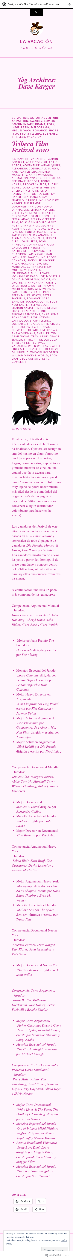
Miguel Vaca (21, 130)
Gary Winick (30, 225)
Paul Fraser (43, 292)
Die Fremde (32, 203)
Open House (20, 285)
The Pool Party (23, 326)
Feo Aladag (20, 219)
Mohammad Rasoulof (28, 276)
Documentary (23, 124)
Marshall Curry (24, 266)
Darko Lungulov (38, 200)
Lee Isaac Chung (33, 257)
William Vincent (24, 355)
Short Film (20, 311)
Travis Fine (39, 336)
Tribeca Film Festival (28, 342)
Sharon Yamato (24, 307)
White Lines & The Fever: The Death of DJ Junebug (36, 349)
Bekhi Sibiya (51, 178)
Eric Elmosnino (35, 209)
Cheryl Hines (21, 190)
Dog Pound (43, 206)
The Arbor (34, 323)
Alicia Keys (50, 168)
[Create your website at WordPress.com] (36, 4)
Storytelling (30, 133)
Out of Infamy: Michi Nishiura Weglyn (33, 287)
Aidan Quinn (50, 165)
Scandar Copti (37, 301)
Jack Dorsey (46, 231)
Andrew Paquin (40, 174)
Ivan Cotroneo (23, 231)
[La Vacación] (36, 29)
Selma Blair (40, 304)
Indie (16, 127)
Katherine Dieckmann (28, 250)
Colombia (34, 193)
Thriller (18, 136)
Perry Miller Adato (26, 295)
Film (15, 222)
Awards (36, 120)
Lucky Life (34, 260)
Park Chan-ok (22, 292)
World (43, 355)
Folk (50, 124)
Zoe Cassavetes (33, 358)
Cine (35, 190)
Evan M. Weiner (32, 212)
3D (14, 117)
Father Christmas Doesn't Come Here (34, 214)
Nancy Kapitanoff (41, 282)
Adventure (50, 117)
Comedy (50, 120)
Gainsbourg (37, 222)
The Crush (51, 323)
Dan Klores (20, 197)
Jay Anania (41, 235)
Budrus (53, 184)
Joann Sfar (28, 241)
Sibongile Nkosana (26, 314)
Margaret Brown (34, 263)
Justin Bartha (34, 247)
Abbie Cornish (36, 162)
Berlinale (19, 181)
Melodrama (40, 127)
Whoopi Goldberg (44, 352)
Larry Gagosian (40, 254)
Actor (35, 117)
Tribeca (30, 339)
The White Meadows (41, 330)
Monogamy (30, 279)
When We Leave (39, 345)
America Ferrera (24, 171)
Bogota (33, 181)
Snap (45, 314)
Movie (45, 279)
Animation (20, 120)
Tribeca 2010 (47, 339)
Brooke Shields (34, 184)
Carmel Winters (44, 187)
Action (22, 117)
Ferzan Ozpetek (43, 219)
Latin (25, 127)
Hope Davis (41, 228)
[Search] (36, 12)
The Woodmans (23, 333)
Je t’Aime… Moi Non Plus (32, 237)
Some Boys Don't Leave (35, 316)
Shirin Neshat (47, 307)
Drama (40, 124)
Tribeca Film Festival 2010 (30, 146)
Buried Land (21, 187)
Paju (51, 288)
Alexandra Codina (26, 168)
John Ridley (36, 244)
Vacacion (34, 136)
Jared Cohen (21, 235)
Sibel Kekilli (39, 311)
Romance (40, 130)
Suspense (50, 133)
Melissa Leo (32, 269)
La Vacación (36, 41)
